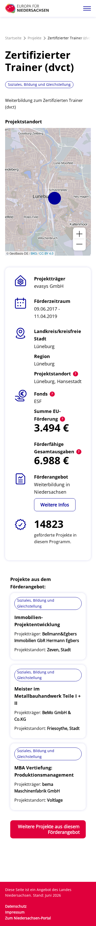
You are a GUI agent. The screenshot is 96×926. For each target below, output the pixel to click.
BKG (34, 253)
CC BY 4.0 (46, 253)
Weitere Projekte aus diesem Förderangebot (49, 829)
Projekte (34, 37)
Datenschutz (16, 906)
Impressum (15, 912)
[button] (54, 198)
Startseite (13, 37)
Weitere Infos (54, 505)
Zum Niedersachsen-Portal (28, 918)
